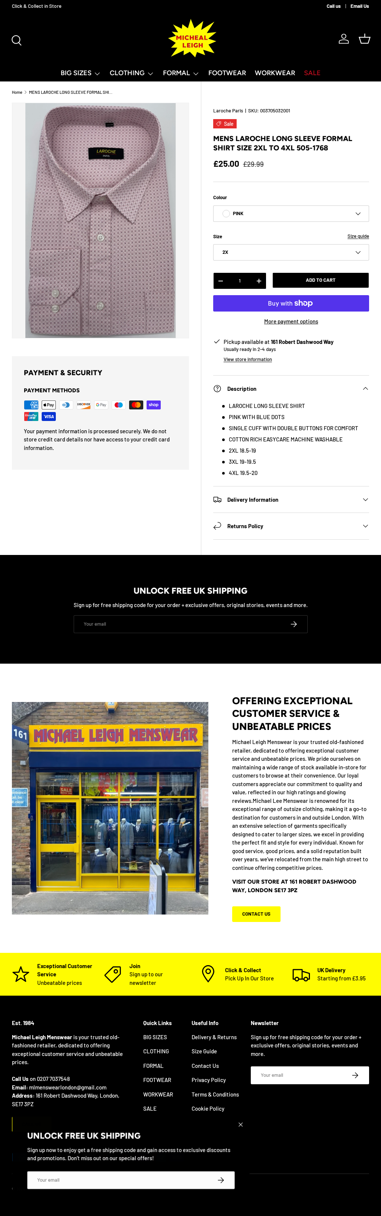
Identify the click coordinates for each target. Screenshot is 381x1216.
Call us (334, 6)
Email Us (359, 6)
